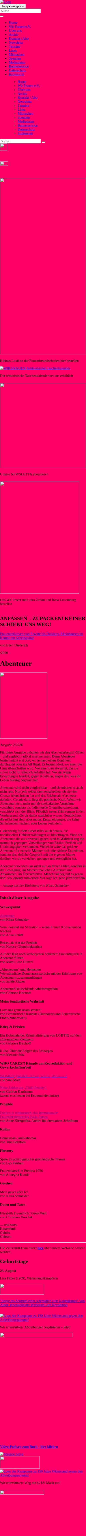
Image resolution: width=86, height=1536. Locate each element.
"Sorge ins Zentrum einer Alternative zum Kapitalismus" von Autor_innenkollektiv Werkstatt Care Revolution (42, 1303)
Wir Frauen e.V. (20, 26)
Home (13, 22)
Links (13, 50)
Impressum (16, 74)
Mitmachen (16, 54)
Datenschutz (17, 70)
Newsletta (16, 42)
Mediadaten (17, 62)
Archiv (14, 34)
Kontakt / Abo (19, 38)
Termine (14, 46)
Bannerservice (19, 66)
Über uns (15, 30)
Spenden (15, 58)
